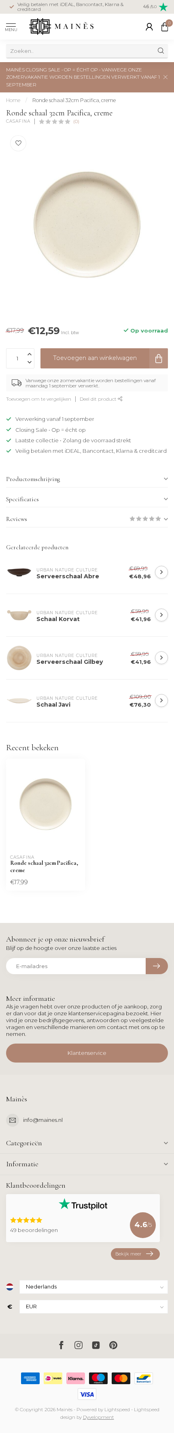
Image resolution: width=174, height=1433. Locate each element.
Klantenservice (87, 1053)
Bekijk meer (128, 1254)
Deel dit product (99, 399)
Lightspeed (117, 1409)
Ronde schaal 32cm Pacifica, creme (74, 100)
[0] (164, 27)
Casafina (18, 121)
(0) (76, 121)
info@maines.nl (43, 1120)
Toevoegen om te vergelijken (38, 399)
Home (13, 100)
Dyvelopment (98, 1417)
